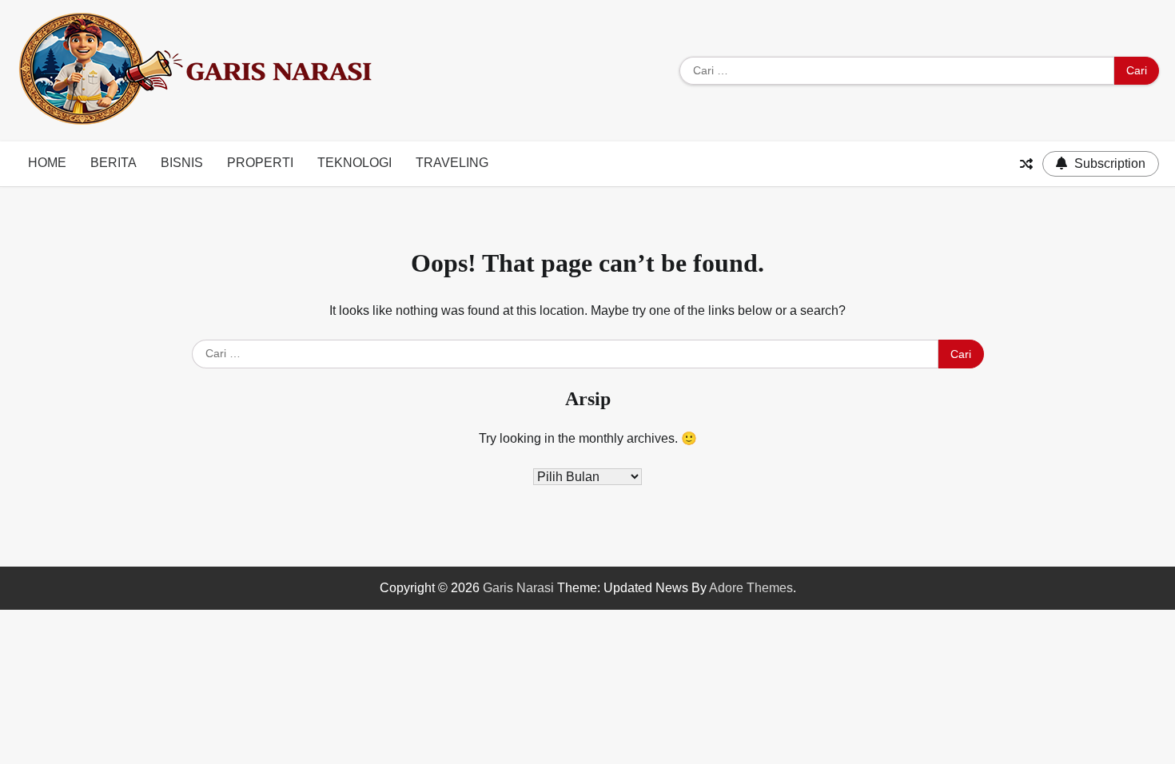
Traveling (452, 162)
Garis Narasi (518, 588)
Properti (260, 162)
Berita (113, 162)
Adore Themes (751, 588)
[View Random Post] (1026, 164)
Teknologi (354, 162)
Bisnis (182, 162)
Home (47, 162)
